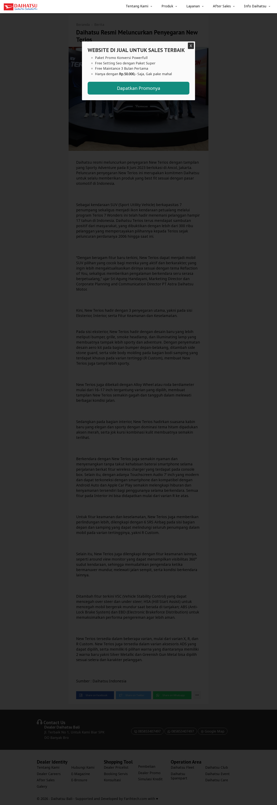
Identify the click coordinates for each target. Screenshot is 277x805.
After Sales (222, 6)
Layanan (193, 6)
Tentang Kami (137, 6)
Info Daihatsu (255, 6)
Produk (167, 6)
